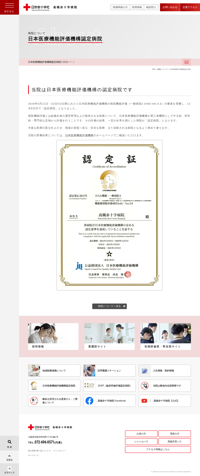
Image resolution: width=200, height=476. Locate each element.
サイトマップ (33, 455)
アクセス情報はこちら (158, 449)
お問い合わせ (170, 7)
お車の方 (141, 433)
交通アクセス (190, 7)
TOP (153, 69)
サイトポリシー (60, 451)
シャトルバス (141, 441)
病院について (162, 69)
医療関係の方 (120, 7)
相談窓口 (151, 7)
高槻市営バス (175, 441)
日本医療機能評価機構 (79, 135)
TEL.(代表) (45, 442)
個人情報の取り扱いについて (39, 451)
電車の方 (174, 433)
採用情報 (137, 7)
